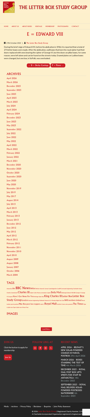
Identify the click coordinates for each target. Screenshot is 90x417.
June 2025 (11, 94)
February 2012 (13, 243)
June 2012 (11, 228)
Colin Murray (37, 292)
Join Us (8, 357)
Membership (49, 26)
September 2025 (14, 90)
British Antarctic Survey (42, 288)
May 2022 (11, 141)
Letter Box (67, 296)
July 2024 (11, 106)
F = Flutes (58, 65)
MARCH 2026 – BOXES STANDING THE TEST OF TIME (72, 362)
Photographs (63, 26)
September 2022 (14, 129)
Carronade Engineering (67, 288)
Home (6, 26)
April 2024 (12, 110)
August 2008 (12, 263)
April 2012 (12, 236)
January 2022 (13, 157)
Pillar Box (22, 304)
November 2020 (14, 169)
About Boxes (27, 26)
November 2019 (14, 188)
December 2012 (14, 224)
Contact (75, 26)
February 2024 (13, 114)
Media (6, 406)
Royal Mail (50, 303)
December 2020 (14, 165)
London (25, 300)
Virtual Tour (25, 307)
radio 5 (42, 304)
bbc (13, 288)
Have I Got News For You (23, 296)
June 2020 (11, 181)
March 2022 (12, 149)
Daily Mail (56, 292)
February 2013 (13, 216)
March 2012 (12, 240)
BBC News (23, 288)
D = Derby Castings (38, 65)
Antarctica (9, 288)
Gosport (10, 296)
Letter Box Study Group (47, 411)
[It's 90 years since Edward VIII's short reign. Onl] (13, 321)
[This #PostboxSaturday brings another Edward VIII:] (79, 321)
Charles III (24, 292)
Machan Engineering (33, 300)
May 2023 (11, 125)
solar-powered (69, 304)
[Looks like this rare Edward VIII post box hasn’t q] (26, 321)
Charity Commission (12, 292)
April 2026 (12, 78)
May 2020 (11, 185)
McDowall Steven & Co (45, 300)
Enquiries (47, 406)
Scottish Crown (61, 304)
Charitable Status (77, 288)
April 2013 (12, 208)
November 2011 (14, 247)
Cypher (49, 292)
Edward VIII (70, 292)
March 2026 (12, 82)
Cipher (31, 292)
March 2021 (12, 161)
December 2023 (14, 118)
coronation (44, 292)
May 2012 (11, 232)
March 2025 (12, 102)
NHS (66, 300)
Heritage (38, 26)
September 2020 (14, 177)
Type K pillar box (17, 307)
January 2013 (13, 220)
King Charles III (53, 296)
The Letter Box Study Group (37, 43)
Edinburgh (64, 292)
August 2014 (12, 200)
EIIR (74, 292)
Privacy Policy (26, 406)
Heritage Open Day (39, 296)
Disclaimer (37, 406)
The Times (78, 304)
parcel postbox (14, 304)
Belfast (33, 288)
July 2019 (11, 192)
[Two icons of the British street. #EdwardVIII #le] (66, 321)
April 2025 (12, 98)
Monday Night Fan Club (58, 300)
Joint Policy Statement (62, 406)
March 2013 (12, 212)
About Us (15, 26)
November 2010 (14, 251)
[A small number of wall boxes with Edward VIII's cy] (39, 321)
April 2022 (12, 145)
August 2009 (12, 259)
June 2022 (11, 137)
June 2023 (11, 122)
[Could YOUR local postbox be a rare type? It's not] (53, 321)
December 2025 (14, 86)
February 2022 (13, 153)
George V (78, 292)
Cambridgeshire (53, 288)
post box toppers (33, 304)
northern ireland (75, 300)
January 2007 (13, 267)
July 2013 (11, 204)
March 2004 (12, 275)
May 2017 (11, 196)
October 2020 (13, 173)
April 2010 (12, 255)
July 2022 (11, 133)
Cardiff (59, 288)
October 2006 (13, 271)
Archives (14, 406)
